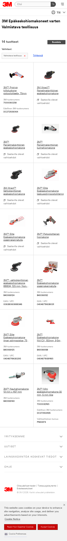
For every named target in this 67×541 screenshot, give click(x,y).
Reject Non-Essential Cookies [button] (20, 527)
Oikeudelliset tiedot (26, 486)
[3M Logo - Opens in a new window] (7, 4)
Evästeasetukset (24, 488)
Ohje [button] (8, 467)
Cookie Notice (12, 519)
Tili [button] (58, 12)
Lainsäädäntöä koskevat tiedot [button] (30, 457)
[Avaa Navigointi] (62, 4)
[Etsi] (53, 4)
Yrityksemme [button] (14, 436)
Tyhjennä (38, 55)
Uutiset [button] (10, 446)
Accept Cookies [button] (48, 527)
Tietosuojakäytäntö (47, 486)
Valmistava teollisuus (13, 56)
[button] (15, 534)
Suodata (56, 42)
